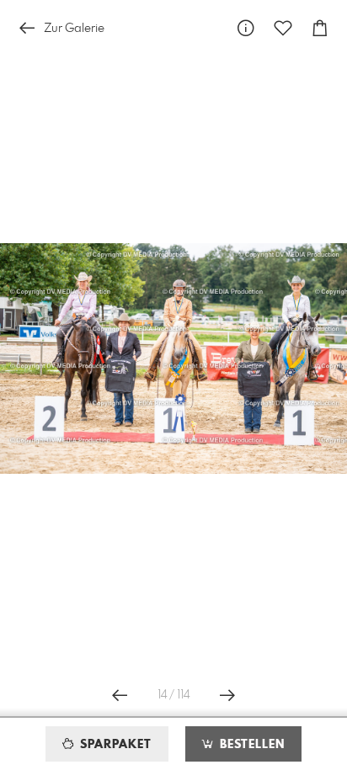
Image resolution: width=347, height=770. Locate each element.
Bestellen (250, 745)
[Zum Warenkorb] (320, 28)
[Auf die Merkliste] (283, 28)
